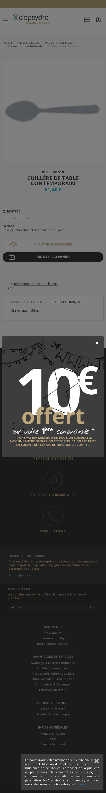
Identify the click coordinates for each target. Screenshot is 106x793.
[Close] (97, 343)
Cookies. (80, 784)
